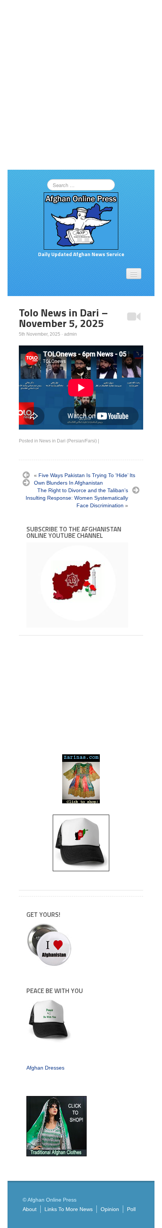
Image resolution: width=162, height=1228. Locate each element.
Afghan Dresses (45, 1068)
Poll (131, 1209)
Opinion (110, 1209)
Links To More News (68, 1209)
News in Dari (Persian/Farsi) (68, 441)
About (30, 1209)
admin (70, 334)
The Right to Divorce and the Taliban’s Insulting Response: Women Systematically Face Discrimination (77, 497)
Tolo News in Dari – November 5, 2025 (63, 317)
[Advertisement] (81, 85)
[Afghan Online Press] (81, 221)
